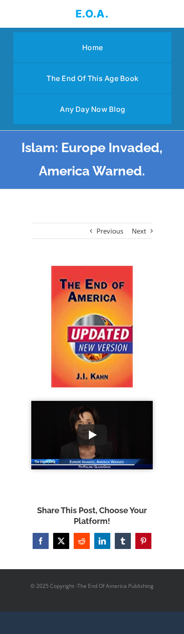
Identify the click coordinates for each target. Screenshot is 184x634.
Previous (109, 230)
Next (139, 230)
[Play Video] (92, 435)
